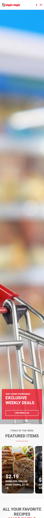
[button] (41, 5)
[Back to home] (11, 5)
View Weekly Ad (22, 413)
